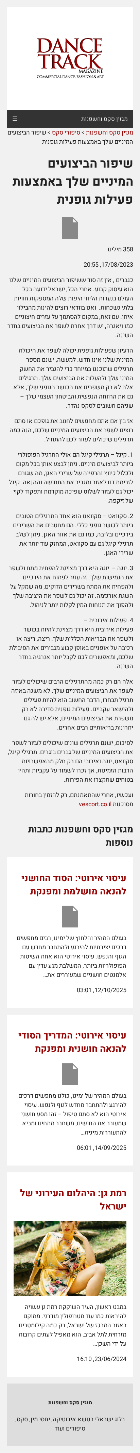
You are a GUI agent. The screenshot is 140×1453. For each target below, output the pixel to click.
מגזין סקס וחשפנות (104, 119)
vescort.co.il (95, 804)
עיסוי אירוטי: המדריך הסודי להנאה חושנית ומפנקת (72, 1042)
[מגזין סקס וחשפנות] (70, 58)
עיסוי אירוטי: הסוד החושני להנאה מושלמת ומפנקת (73, 885)
